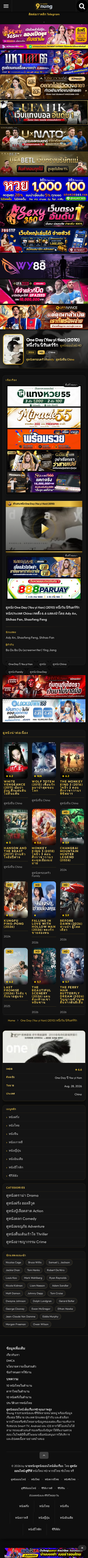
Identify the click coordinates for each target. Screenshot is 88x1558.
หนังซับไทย (69, 1479)
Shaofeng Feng (27, 637)
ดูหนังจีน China (65, 359)
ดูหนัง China (59, 664)
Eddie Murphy (50, 1316)
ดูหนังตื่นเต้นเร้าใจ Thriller (27, 1234)
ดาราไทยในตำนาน (17, 1391)
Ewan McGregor (41, 1308)
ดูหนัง (43, 664)
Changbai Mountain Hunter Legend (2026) (69, 854)
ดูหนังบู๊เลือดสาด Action (24, 1211)
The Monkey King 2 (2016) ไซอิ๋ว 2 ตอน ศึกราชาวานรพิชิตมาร (71, 787)
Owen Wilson (40, 1324)
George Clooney (15, 1308)
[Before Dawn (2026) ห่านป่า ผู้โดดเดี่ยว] (72, 899)
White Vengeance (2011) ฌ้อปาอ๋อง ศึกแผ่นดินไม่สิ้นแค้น (15, 787)
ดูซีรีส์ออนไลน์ (28, 1488)
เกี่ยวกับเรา (12, 1355)
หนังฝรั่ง (14, 1117)
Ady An (11, 637)
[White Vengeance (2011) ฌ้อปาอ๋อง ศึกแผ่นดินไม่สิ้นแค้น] (16, 760)
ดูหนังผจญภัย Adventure (25, 1226)
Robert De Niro (56, 1270)
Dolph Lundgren (42, 1301)
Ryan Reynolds (57, 1277)
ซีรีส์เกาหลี (46, 1488)
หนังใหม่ (35, 1479)
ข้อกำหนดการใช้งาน (18, 1372)
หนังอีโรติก (16, 1167)
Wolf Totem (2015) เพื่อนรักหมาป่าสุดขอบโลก (43, 786)
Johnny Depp (35, 1293)
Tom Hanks (33, 1270)
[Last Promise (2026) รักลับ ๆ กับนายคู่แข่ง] (16, 966)
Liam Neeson (37, 1285)
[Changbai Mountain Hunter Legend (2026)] (72, 827)
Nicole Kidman (14, 1285)
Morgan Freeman (16, 1324)
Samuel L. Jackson (59, 1262)
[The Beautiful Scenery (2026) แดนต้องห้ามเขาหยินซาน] (44, 966)
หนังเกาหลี (16, 1142)
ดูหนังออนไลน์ (18, 1479)
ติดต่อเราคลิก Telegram (44, 14)
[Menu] (6, 6)
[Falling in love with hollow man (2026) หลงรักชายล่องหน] (44, 899)
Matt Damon (13, 1293)
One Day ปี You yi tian (21, 664)
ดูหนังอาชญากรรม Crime (26, 1241)
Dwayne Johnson (16, 1301)
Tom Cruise (56, 1293)
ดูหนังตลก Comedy (21, 1218)
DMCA (10, 1360)
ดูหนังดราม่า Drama (22, 1195)
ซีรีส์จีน (61, 1488)
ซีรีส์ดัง (13, 1176)
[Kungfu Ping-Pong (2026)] (16, 899)
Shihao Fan (46, 637)
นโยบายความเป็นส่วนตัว (21, 1366)
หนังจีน (13, 1134)
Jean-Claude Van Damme (20, 1316)
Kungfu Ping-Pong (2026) (14, 924)
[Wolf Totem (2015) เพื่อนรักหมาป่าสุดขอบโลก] (44, 760)
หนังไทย (14, 1125)
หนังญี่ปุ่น (15, 1150)
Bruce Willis (34, 1262)
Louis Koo (11, 1277)
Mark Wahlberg (33, 1277)
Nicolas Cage (13, 1262)
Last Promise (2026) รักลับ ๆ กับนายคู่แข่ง (15, 991)
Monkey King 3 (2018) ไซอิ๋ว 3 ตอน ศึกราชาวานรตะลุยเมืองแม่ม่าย (43, 855)
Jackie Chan (13, 1270)
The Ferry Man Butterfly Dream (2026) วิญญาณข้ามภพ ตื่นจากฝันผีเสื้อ (72, 994)
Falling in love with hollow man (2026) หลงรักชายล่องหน (44, 927)
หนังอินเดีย (16, 1159)
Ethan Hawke (65, 1308)
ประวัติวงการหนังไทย (19, 1403)
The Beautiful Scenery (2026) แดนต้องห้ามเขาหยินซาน (41, 994)
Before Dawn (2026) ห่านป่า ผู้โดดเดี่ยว (71, 925)
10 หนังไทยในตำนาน (19, 1385)
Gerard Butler (67, 1301)
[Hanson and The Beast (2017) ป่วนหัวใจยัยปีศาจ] (16, 827)
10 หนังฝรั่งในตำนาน (18, 1397)
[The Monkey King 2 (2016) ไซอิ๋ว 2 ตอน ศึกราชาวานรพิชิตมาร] (72, 760)
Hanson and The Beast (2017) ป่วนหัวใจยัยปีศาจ (15, 852)
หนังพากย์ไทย (52, 1479)
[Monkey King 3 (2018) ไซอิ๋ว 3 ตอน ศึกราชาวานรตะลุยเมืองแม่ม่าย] (44, 827)
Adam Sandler (60, 1285)
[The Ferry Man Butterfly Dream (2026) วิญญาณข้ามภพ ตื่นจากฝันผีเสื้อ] (72, 966)
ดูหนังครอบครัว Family (40, 359)
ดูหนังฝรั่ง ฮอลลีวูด (20, 1203)
